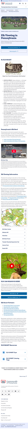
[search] (23, 3)
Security (2, 426)
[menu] (25, 3)
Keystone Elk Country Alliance (17, 197)
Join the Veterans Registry (6, 407)
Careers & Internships (5, 415)
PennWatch (3, 417)
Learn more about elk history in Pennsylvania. (14, 141)
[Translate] (20, 3)
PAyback (3, 409)
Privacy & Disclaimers (10, 425)
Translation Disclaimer (19, 425)
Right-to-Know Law (5, 420)
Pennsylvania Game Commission (9, 7)
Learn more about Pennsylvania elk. (12, 139)
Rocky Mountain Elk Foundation (10, 199)
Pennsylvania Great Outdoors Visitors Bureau (14, 185)
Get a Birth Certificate (5, 405)
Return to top (22, 376)
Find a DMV (3, 403)
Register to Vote (4, 401)
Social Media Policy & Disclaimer (10, 426)
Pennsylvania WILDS (9, 314)
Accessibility (3, 425)
